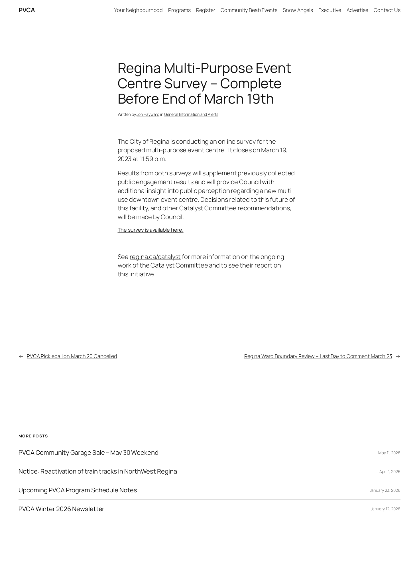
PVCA (27, 10)
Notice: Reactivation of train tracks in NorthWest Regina (98, 471)
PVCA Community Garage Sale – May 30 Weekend (88, 452)
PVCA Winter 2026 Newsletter (61, 509)
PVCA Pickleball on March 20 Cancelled (72, 356)
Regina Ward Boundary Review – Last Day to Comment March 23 (318, 356)
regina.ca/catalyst (155, 256)
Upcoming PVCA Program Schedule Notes (78, 490)
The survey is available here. (151, 229)
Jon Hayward (148, 114)
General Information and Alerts (191, 114)
